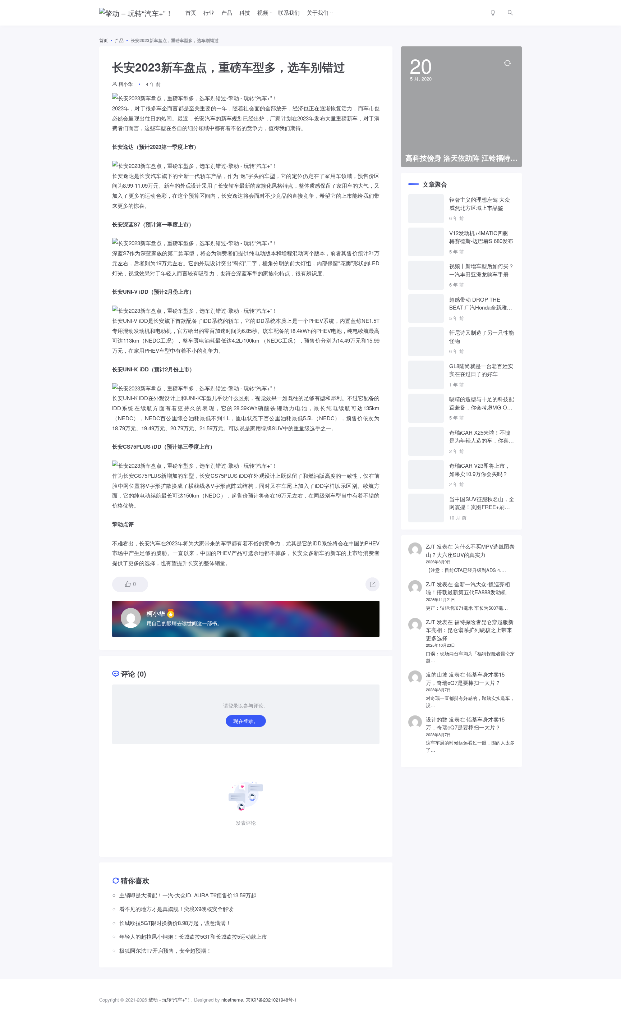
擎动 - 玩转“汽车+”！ (169, 999)
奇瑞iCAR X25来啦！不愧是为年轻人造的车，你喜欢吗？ (481, 437)
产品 (226, 12)
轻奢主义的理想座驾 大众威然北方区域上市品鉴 (479, 203)
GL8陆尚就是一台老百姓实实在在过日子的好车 (481, 370)
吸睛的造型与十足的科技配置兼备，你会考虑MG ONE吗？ (482, 403)
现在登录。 (245, 720)
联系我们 (289, 12)
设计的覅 (436, 719)
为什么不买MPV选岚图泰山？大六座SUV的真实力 (470, 550)
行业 (208, 12)
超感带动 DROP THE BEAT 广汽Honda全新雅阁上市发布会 (480, 304)
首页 (190, 12)
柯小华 (126, 84)
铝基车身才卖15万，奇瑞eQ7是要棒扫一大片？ (465, 678)
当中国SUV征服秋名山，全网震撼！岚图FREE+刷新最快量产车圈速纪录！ (481, 503)
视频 (262, 12)
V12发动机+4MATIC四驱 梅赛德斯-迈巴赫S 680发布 (481, 237)
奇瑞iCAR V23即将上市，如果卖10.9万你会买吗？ (479, 469)
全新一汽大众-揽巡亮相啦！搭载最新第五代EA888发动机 (468, 588)
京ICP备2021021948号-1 (271, 999)
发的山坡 (436, 674)
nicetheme (232, 999)
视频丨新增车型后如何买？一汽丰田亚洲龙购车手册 (481, 270)
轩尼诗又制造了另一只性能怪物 (481, 336)
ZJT (430, 546)
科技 (244, 12)
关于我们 (317, 12)
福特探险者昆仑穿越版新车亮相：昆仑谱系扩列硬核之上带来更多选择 (470, 630)
